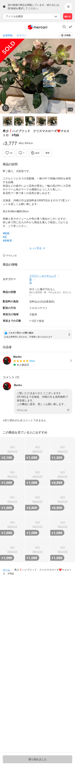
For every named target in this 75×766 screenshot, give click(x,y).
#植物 (6, 233)
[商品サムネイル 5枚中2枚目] (19, 121)
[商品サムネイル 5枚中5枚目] (52, 121)
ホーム (6, 569)
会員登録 (8, 35)
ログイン (22, 35)
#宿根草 (7, 240)
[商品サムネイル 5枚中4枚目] (41, 121)
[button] (64, 27)
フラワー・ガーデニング (42, 275)
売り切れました (37, 759)
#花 (5, 237)
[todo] (70, 27)
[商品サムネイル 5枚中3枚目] (30, 121)
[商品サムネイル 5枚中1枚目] (8, 121)
